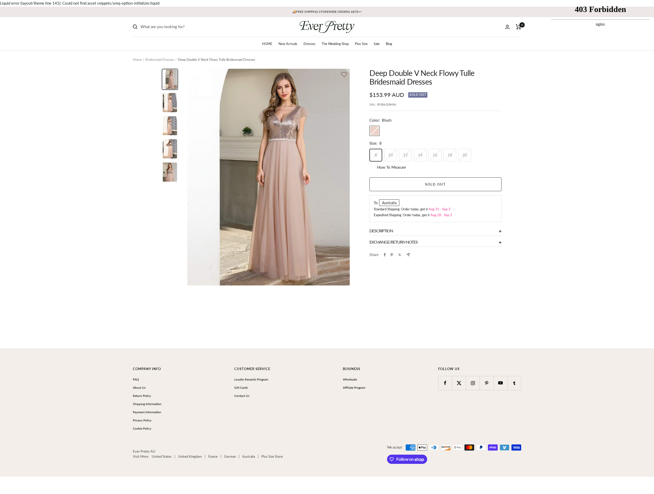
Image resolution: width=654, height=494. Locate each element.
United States (162, 456)
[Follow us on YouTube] (501, 383)
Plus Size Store (272, 456)
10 (390, 155)
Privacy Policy (142, 420)
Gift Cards (241, 387)
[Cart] (518, 26)
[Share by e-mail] (408, 254)
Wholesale (350, 379)
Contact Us (241, 396)
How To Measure (391, 167)
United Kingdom (190, 456)
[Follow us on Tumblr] (514, 383)
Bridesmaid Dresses (159, 60)
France (213, 456)
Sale (377, 44)
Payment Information (147, 412)
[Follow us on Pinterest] (487, 383)
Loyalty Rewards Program (251, 379)
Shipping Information (147, 404)
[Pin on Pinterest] (391, 255)
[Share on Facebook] (385, 255)
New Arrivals (287, 44)
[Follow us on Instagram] (473, 383)
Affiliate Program (354, 387)
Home (137, 60)
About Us (139, 387)
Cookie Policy (142, 428)
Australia (248, 456)
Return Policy (142, 396)
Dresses (309, 44)
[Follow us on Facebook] (445, 383)
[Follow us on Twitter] (459, 383)
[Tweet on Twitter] (400, 255)
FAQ (136, 379)
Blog (389, 44)
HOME (267, 44)
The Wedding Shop (335, 44)
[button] (344, 75)
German (230, 456)
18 (450, 155)
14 (420, 155)
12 (405, 155)
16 (435, 155)
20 (464, 155)
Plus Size (361, 44)
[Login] (507, 27)
